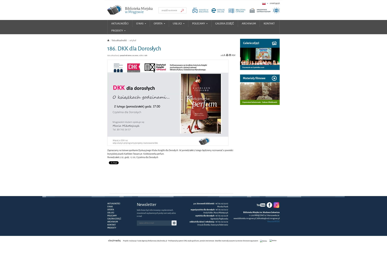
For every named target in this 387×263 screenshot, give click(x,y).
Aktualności (119, 23)
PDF (234, 55)
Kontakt (111, 225)
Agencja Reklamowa (149, 241)
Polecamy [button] (198, 23)
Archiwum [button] (249, 23)
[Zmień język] (265, 3)
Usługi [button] (177, 23)
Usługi (110, 213)
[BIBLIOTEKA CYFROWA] (238, 13)
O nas (110, 207)
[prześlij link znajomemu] (230, 55)
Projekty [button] (117, 30)
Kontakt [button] (269, 23)
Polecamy (112, 216)
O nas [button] (140, 23)
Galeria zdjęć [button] (224, 23)
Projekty (111, 228)
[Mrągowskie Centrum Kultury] (261, 13)
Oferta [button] (158, 23)
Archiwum (112, 222)
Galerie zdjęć (251, 43)
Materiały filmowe (254, 78)
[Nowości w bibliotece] (201, 13)
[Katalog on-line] (220, 13)
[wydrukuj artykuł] (227, 55)
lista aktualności (119, 40)
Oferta (110, 210)
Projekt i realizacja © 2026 (132, 241)
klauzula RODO (273, 221)
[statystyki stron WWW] (264, 241)
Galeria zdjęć (114, 219)
